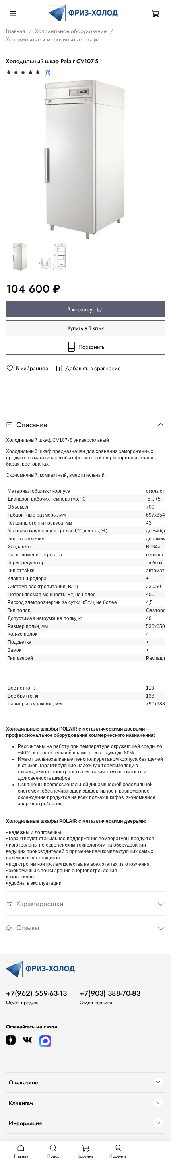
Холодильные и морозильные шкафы (52, 39)
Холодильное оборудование (71, 31)
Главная (15, 31)
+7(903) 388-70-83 (110, 993)
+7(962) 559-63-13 (36, 993)
